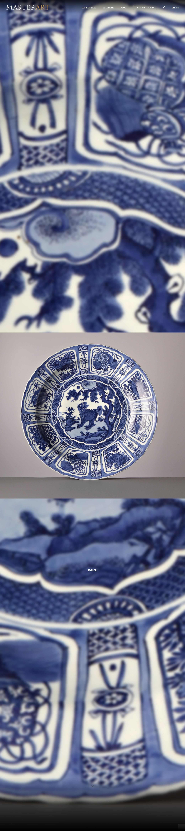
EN (173, 8)
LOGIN (151, 8)
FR (177, 8)
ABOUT (124, 8)
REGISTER (141, 8)
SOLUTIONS (108, 8)
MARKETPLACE (89, 8)
